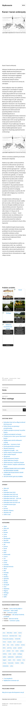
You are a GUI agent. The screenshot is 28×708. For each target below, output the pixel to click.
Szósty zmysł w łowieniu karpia (13, 452)
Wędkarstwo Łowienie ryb (11, 680)
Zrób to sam (7, 514)
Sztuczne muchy (13, 618)
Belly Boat (9, 633)
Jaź (4, 544)
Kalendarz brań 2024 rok (11, 496)
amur (4, 633)
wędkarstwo (4, 380)
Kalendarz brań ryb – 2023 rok (12, 498)
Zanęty (5, 594)
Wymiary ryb (7, 512)
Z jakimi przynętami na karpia (12, 434)
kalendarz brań (13, 636)
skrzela (23, 645)
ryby (8, 645)
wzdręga (20, 654)
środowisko (6, 666)
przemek (6, 378)
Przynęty (6, 572)
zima (23, 660)
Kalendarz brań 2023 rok (11, 494)
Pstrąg (5, 574)
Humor (6, 490)
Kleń (5, 552)
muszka (9, 642)
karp (20, 636)
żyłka (11, 666)
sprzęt (14, 648)
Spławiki (6, 578)
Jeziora (6, 546)
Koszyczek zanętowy (8, 639)
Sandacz (6, 576)
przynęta (19, 642)
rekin (4, 645)
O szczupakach (8, 678)
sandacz (17, 645)
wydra (14, 654)
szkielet (8, 651)
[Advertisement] (14, 50)
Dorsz (5, 536)
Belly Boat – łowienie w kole (12, 444)
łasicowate (10, 663)
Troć (5, 586)
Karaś (19, 378)
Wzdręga (6, 592)
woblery (5, 654)
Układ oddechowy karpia (11, 460)
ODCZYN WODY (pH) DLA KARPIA (13, 476)
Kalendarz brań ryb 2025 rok (12, 502)
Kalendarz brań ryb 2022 (11, 500)
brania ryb (5, 636)
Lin (5, 558)
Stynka (6, 580)
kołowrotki (17, 639)
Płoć (5, 570)
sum (4, 651)
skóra (4, 648)
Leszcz (6, 556)
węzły (9, 660)
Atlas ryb (6, 488)
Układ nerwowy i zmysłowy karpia (14, 462)
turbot (17, 651)
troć (13, 651)
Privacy (6, 508)
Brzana (6, 532)
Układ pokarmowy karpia (11, 458)
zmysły (4, 663)
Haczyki (6, 540)
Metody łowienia (8, 566)
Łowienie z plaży (12, 612)
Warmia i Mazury (8, 510)
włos (14, 660)
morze (4, 642)
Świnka (6, 582)
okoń (14, 642)
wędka (4, 657)
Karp (5, 550)
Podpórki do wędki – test (11, 450)
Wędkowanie (7, 5)
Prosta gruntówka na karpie (12, 446)
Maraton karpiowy (9, 448)
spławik (20, 648)
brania (20, 633)
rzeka (12, 645)
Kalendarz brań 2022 (10, 492)
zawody (19, 660)
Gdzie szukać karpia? (10, 454)
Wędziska (6, 588)
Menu (23, 5)
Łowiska (6, 564)
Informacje (7, 542)
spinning (9, 648)
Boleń (5, 530)
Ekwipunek (7, 538)
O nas (5, 506)
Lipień (5, 560)
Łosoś (5, 562)
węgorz (4, 660)
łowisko (17, 663)
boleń (15, 633)
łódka (22, 663)
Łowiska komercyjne (10, 504)
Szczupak (6, 584)
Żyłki (5, 596)
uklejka (22, 651)
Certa (5, 534)
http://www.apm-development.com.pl (13, 692)
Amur (5, 526)
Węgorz (6, 590)
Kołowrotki (7, 554)
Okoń (5, 568)
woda (9, 654)
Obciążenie (7, 456)
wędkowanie (10, 380)
